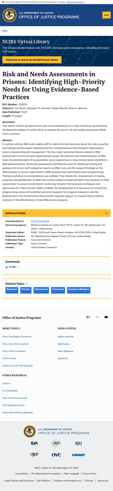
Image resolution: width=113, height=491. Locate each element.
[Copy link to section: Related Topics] (26, 283)
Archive (6, 383)
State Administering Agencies (17, 412)
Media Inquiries (66, 336)
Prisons (25, 289)
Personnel (58, 289)
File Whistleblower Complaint (46, 473)
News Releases (65, 351)
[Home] (49, 15)
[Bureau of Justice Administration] (34, 445)
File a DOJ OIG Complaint (15, 343)
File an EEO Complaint (13, 351)
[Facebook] (90, 319)
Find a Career (9, 358)
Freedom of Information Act (67, 480)
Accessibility (21, 473)
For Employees (10, 390)
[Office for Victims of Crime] (56, 457)
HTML (12, 266)
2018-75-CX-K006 (40, 221)
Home (4, 31)
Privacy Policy (89, 473)
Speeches (63, 358)
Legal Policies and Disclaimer (19, 480)
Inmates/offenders (78, 289)
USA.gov (89, 480)
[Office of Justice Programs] (9, 15)
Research (12, 289)
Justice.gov (102, 480)
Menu (106, 15)
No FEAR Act (44, 480)
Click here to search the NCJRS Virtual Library (32, 59)
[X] (98, 319)
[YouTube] (107, 319)
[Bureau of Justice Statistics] (56, 447)
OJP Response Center (13, 405)
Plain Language (71, 473)
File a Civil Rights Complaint (16, 336)
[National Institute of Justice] (79, 445)
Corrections (41, 289)
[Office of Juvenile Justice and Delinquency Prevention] (34, 457)
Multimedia (63, 343)
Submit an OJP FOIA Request (17, 365)
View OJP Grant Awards (14, 397)
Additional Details (15, 213)
